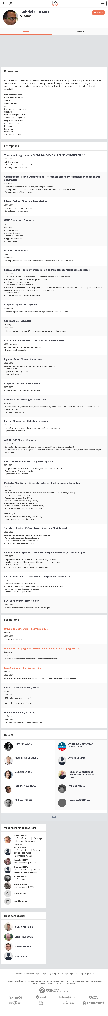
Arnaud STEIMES (77, 757)
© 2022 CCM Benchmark (66, 984)
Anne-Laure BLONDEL (26, 757)
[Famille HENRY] (7, 901)
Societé (49, 981)
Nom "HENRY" (20, 893)
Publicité (31, 981)
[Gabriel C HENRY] (10, 17)
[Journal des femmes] (14, 997)
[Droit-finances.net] (93, 997)
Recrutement (40, 981)
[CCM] (41, 997)
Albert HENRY (20, 876)
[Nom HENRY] (7, 893)
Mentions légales (97, 981)
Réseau (80, 31)
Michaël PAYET (22, 956)
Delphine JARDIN (23, 771)
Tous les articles (39, 984)
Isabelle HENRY (21, 860)
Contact (23, 981)
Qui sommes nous (12, 981)
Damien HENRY (21, 867)
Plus (54, 816)
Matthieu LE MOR (23, 946)
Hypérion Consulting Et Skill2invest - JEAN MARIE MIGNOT (81, 774)
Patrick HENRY (21, 847)
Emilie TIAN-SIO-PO (24, 927)
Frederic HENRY (21, 884)
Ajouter (100, 12)
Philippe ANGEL (76, 785)
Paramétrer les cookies (80, 981)
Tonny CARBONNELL (79, 799)
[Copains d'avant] (14, 1003)
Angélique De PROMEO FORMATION (80, 745)
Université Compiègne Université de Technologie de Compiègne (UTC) (42, 648)
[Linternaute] (67, 997)
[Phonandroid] (93, 1003)
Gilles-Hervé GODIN (24, 937)
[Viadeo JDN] (41, 1003)
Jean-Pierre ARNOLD (25, 785)
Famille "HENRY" (21, 901)
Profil (26, 31)
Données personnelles (61, 981)
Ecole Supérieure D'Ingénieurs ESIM (22, 668)
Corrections (51, 984)
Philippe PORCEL (23, 799)
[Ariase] (67, 1002)
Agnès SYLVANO (23, 743)
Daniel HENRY (20, 835)
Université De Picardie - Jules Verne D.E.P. (26, 628)
